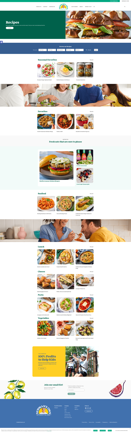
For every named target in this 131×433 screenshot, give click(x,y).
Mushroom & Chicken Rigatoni (64, 314)
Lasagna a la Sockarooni (43, 314)
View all (91, 59)
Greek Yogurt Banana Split (83, 184)
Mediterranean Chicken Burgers (49, 181)
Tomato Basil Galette (62, 266)
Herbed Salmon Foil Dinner (63, 79)
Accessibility (98, 422)
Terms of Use (91, 422)
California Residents (113, 422)
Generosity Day (67, 414)
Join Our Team (67, 412)
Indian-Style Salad (41, 338)
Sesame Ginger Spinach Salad (44, 79)
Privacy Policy (84, 422)
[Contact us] (89, 411)
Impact (76, 407)
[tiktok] (90, 408)
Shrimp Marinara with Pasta (44, 213)
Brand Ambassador (68, 417)
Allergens (56, 407)
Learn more (42, 368)
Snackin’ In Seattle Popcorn (82, 131)
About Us (76, 409)
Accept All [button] (95, 430)
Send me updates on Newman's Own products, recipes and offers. (76, 387)
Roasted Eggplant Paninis (63, 338)
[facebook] (86, 408)
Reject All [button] (109, 430)
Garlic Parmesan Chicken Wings (45, 131)
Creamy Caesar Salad (82, 165)
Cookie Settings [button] (102, 430)
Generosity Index (68, 415)
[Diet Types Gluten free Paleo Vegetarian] (52, 50)
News (66, 409)
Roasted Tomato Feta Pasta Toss (83, 314)
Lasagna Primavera (80, 288)
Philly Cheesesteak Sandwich (64, 291)
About (66, 407)
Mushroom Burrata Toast (43, 266)
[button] (1, 42)
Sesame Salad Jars (80, 79)
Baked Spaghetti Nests (42, 291)
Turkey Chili (60, 131)
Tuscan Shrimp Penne (62, 213)
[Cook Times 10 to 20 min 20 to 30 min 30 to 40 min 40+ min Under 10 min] (43, 50)
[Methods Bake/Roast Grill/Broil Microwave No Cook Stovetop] (79, 50)
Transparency (105, 422)
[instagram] (88, 408)
